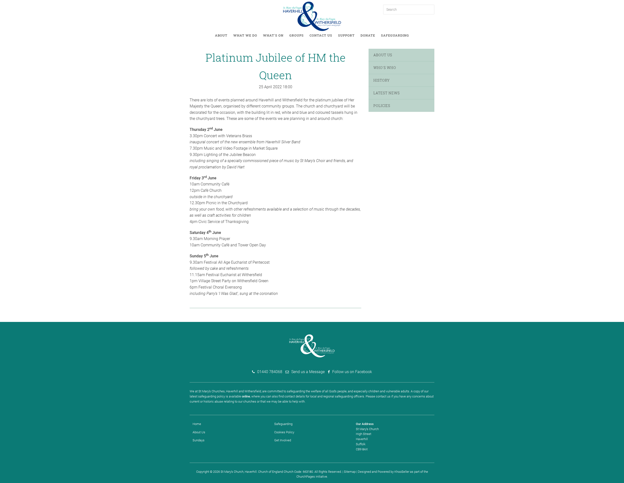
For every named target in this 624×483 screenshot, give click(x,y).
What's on (273, 35)
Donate (368, 35)
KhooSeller (401, 471)
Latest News (386, 93)
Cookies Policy (284, 432)
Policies (381, 105)
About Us (382, 55)
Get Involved (282, 440)
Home (197, 424)
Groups (296, 35)
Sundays (199, 440)
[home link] (312, 16)
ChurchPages (305, 476)
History (381, 80)
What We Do (245, 35)
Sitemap (350, 471)
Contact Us (321, 35)
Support (346, 35)
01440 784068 (269, 371)
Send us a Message (308, 371)
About (221, 35)
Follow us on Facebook (352, 371)
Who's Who (384, 67)
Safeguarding (395, 35)
